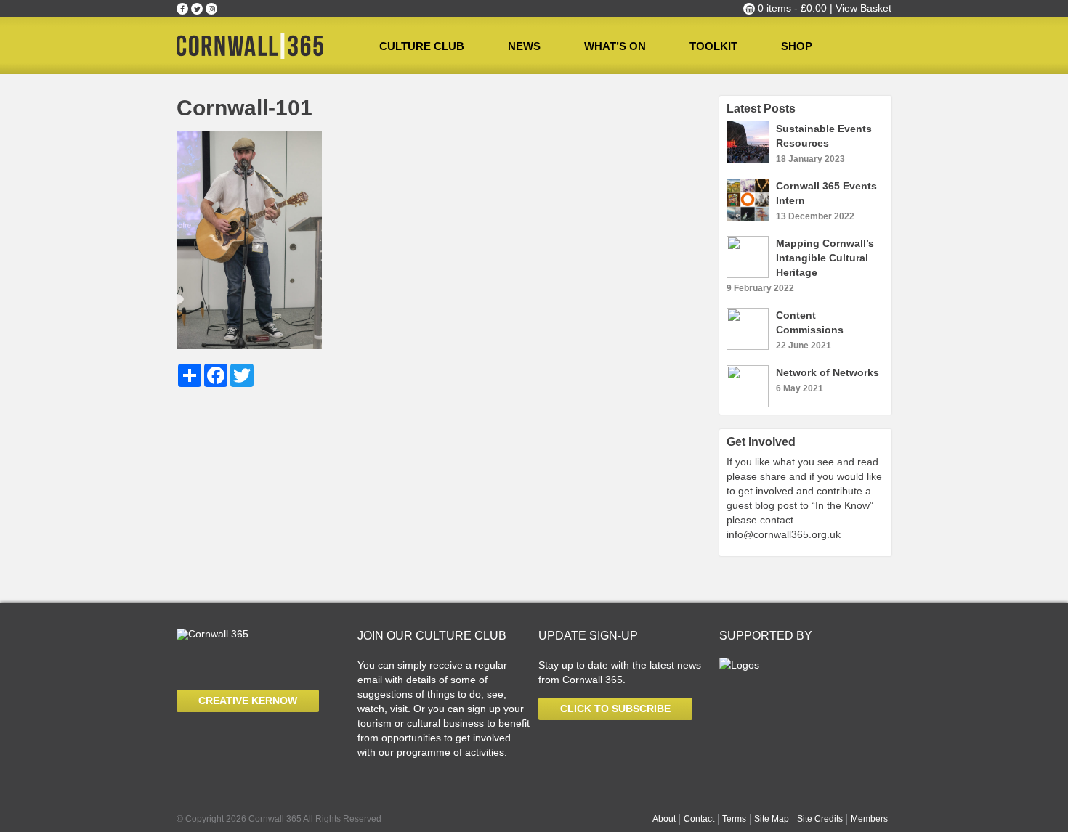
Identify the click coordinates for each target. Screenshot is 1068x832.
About (664, 819)
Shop (796, 46)
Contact (699, 819)
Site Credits (820, 819)
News (524, 46)
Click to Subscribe (615, 708)
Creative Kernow (247, 700)
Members (869, 819)
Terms (734, 819)
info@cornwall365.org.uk (784, 534)
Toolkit (713, 46)
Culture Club (421, 46)
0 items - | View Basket (823, 8)
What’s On (615, 46)
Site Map (771, 819)
